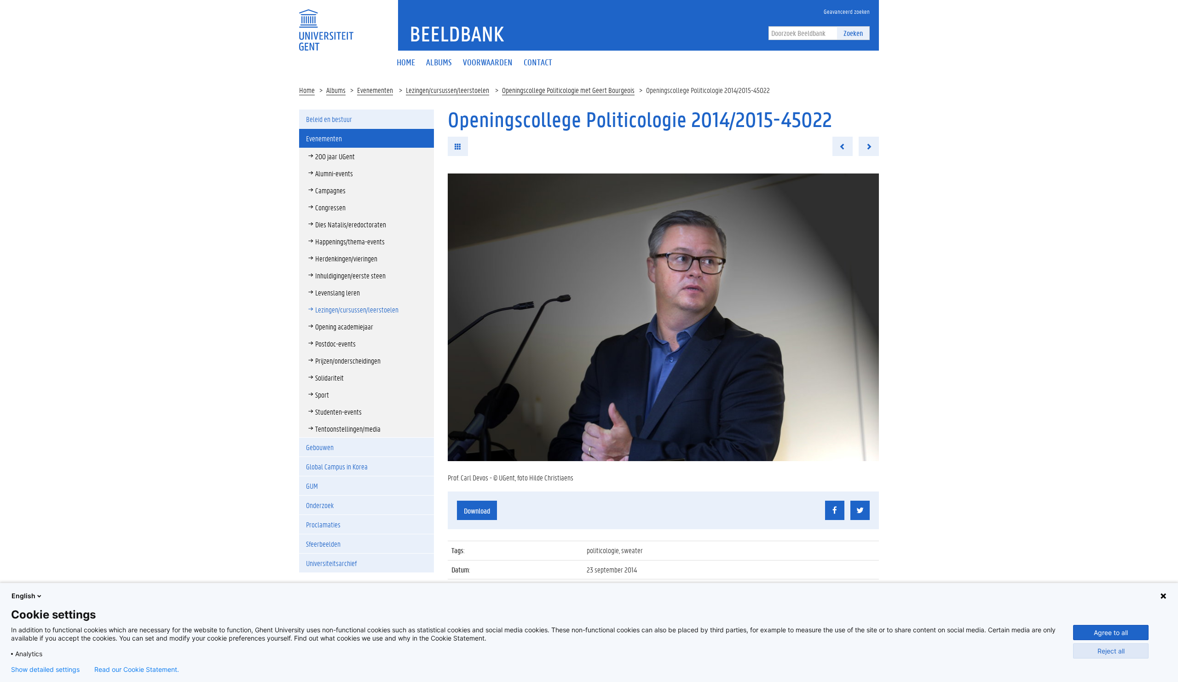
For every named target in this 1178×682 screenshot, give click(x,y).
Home (307, 90)
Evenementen (375, 90)
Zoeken (853, 33)
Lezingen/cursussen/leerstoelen (447, 90)
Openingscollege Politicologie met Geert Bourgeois (568, 90)
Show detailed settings (45, 669)
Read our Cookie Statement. (136, 669)
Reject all (1111, 651)
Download (477, 510)
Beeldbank (457, 33)
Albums (336, 90)
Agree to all (1111, 632)
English (23, 596)
